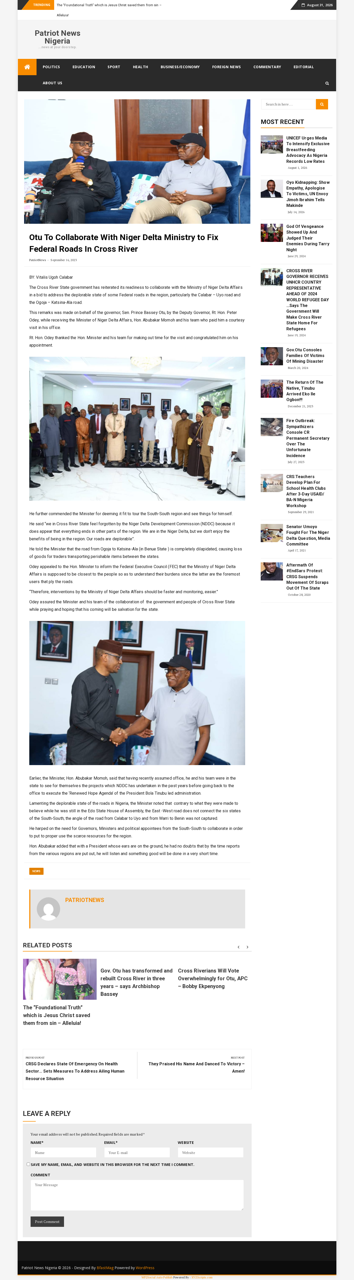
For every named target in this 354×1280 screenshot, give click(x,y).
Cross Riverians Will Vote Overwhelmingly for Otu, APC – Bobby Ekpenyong (213, 978)
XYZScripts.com (202, 1277)
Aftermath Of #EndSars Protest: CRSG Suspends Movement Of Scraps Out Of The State (307, 577)
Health (140, 66)
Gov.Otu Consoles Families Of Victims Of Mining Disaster (305, 355)
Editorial (304, 66)
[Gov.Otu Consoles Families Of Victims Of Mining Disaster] (272, 356)
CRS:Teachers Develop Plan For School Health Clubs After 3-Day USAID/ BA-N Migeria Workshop (306, 491)
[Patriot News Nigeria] (27, 67)
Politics (51, 66)
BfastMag (105, 1267)
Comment (40, 1174)
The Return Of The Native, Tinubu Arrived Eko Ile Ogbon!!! (305, 391)
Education (84, 66)
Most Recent (283, 121)
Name (37, 1142)
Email (111, 1142)
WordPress (145, 1267)
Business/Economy (180, 66)
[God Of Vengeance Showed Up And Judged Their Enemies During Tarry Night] (272, 233)
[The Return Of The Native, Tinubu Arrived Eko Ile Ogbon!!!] (272, 389)
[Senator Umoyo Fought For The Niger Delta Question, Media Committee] (272, 533)
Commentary (267, 66)
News (36, 871)
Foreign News (226, 66)
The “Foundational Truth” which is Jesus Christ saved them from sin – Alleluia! (56, 1015)
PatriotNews (37, 260)
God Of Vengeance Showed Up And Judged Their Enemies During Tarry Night (307, 238)
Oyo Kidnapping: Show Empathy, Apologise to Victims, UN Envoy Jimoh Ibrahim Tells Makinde (308, 194)
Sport (114, 66)
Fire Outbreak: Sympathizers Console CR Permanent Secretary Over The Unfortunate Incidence (308, 438)
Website (186, 1142)
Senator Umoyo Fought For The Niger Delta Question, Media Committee (308, 535)
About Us (52, 82)
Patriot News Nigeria (57, 37)
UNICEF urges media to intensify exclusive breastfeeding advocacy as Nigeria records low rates (308, 150)
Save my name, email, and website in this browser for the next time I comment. (112, 1164)
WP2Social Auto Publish (157, 1277)
